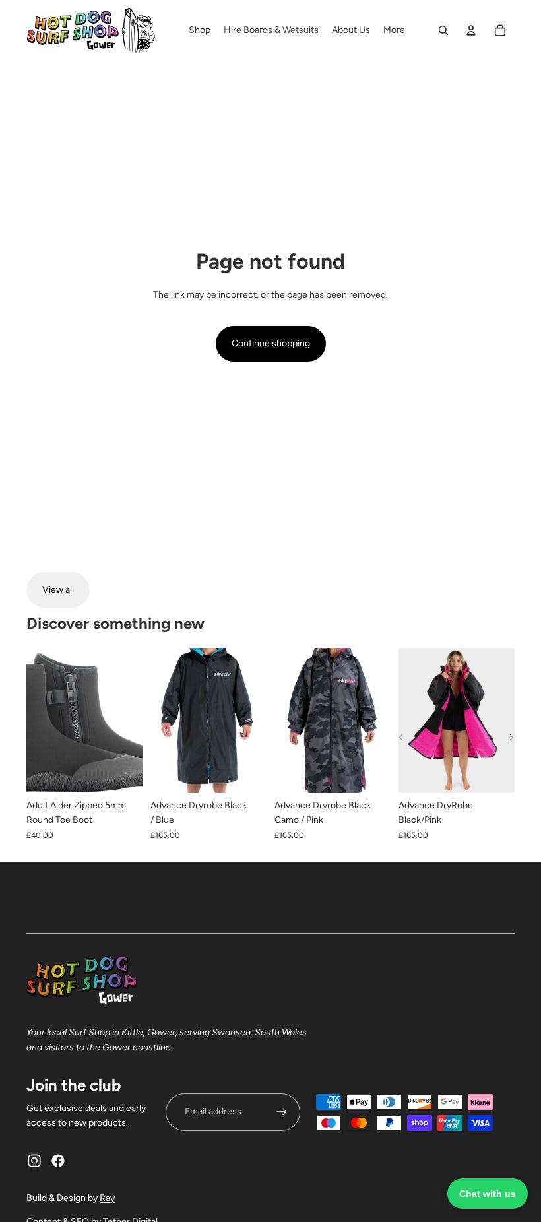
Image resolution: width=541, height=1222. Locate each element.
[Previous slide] (160, 720)
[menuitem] (394, 30)
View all (58, 589)
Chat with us (487, 1193)
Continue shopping (271, 343)
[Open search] (443, 30)
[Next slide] (256, 720)
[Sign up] (281, 1111)
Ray (107, 1198)
